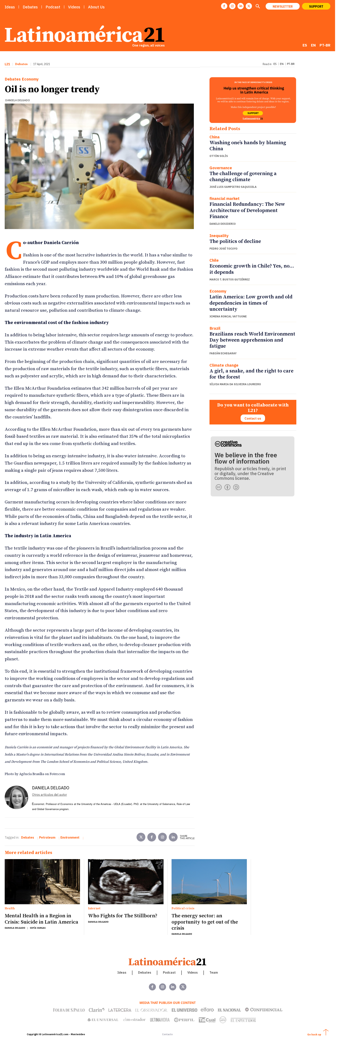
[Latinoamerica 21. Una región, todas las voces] (168, 961)
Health (10, 908)
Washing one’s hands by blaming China (247, 146)
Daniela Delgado (17, 100)
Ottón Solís (218, 156)
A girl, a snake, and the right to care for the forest (251, 374)
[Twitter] (141, 837)
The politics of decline (235, 241)
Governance (220, 168)
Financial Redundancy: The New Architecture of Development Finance (247, 210)
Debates (21, 64)
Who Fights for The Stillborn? (122, 916)
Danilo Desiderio (222, 224)
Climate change (223, 365)
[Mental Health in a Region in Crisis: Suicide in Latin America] (42, 881)
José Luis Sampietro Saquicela (233, 187)
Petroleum (47, 837)
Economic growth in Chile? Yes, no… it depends (251, 269)
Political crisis (183, 908)
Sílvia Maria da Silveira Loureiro (235, 384)
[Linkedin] (240, 6)
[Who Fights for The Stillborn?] (125, 881)
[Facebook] (224, 6)
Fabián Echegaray (223, 353)
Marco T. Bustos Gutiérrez (229, 279)
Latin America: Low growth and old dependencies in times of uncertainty (250, 303)
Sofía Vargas (38, 927)
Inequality (219, 235)
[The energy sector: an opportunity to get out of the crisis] (209, 881)
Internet (94, 908)
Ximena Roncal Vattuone (228, 316)
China (214, 137)
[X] (249, 6)
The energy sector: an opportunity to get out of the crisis (205, 922)
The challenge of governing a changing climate (243, 176)
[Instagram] (232, 6)
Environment (69, 837)
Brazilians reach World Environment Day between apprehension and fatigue (252, 340)
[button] (257, 6)
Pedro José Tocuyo (223, 248)
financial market (224, 198)
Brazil (214, 328)
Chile (214, 260)
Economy (30, 79)
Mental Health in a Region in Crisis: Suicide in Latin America (41, 919)
